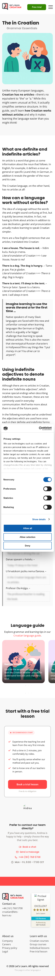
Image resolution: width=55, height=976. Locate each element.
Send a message (29, 851)
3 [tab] (31, 685)
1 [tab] (25, 685)
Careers (6, 944)
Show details (39, 519)
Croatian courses (39, 940)
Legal (5, 951)
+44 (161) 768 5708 (29, 857)
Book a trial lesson (27, 784)
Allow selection (27, 537)
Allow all (27, 528)
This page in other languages (27, 970)
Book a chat (29, 846)
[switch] (47, 488)
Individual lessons (39, 948)
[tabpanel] (27, 661)
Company (7, 940)
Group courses (38, 944)
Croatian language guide (27, 635)
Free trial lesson (38, 951)
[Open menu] (50, 5)
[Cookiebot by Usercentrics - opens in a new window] (39, 428)
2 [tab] (28, 685)
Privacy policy (9, 948)
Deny (27, 545)
